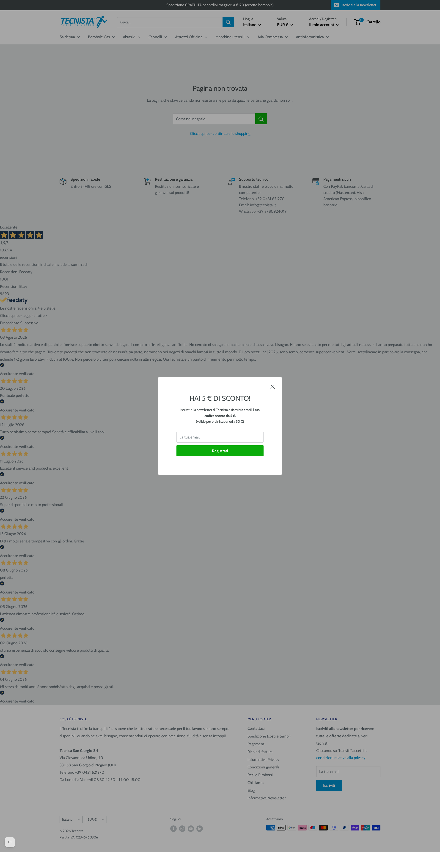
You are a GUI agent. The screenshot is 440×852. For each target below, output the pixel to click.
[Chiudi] (272, 386)
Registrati (220, 451)
